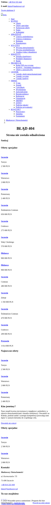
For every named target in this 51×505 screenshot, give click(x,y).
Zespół (18, 85)
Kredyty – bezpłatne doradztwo (28, 67)
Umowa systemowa (23, 39)
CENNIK (15, 72)
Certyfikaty (20, 87)
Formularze (20, 116)
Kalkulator (20, 32)
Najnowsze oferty (23, 28)
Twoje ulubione (8, 10)
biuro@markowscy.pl (16, 6)
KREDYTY (16, 54)
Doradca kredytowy (23, 56)
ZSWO (19, 103)
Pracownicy (20, 112)
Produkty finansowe (24, 59)
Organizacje (20, 98)
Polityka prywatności (24, 107)
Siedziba (19, 114)
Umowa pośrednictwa (24, 37)
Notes (18, 30)
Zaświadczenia (21, 92)
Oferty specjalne (22, 26)
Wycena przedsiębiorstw (25, 50)
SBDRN (19, 101)
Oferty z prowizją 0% (24, 70)
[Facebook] (3, 498)
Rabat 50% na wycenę (24, 65)
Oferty (18, 23)
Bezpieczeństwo (22, 94)
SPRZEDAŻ (16, 34)
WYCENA (15, 45)
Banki (18, 61)
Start (12, 19)
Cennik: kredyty (22, 78)
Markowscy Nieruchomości (17, 120)
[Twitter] (1, 498)
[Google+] (5, 498)
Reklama (19, 41)
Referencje (20, 96)
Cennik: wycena (22, 76)
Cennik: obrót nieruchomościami (28, 74)
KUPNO (14, 21)
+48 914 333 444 (15, 2)
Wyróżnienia (21, 90)
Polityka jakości (22, 105)
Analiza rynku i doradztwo (26, 52)
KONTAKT (16, 109)
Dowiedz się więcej (8, 423)
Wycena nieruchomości (25, 48)
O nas (18, 83)
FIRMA (14, 81)
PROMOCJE (16, 63)
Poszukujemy (21, 43)
